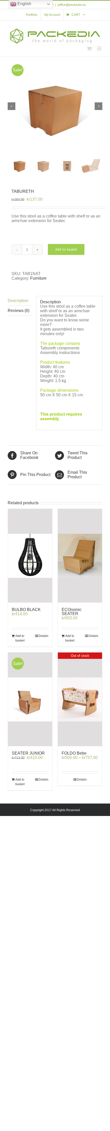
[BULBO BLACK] (30, 556)
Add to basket (66, 249)
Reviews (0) (18, 310)
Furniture (38, 278)
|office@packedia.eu (72, 5)
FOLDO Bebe (74, 753)
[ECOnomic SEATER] (80, 556)
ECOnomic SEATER (72, 611)
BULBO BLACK (26, 609)
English (23, 4)
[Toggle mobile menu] (99, 48)
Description (18, 300)
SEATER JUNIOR (28, 753)
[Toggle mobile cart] (89, 48)
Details (43, 636)
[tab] (20, 301)
